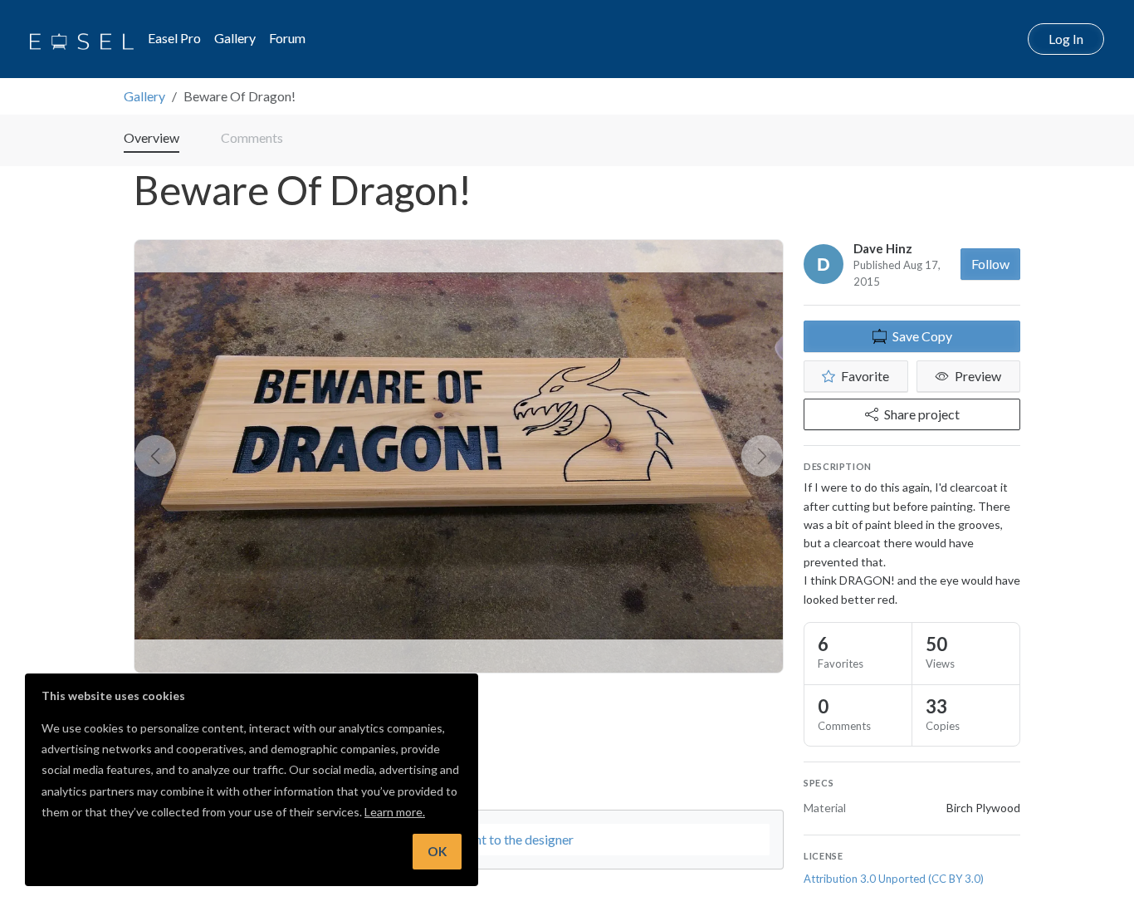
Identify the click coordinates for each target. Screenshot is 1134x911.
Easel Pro (174, 38)
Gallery (235, 38)
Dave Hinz (882, 248)
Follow (990, 264)
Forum (287, 38)
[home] (82, 39)
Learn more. (394, 812)
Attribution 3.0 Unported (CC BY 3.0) (894, 878)
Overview (151, 137)
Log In (1065, 39)
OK (437, 851)
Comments (252, 137)
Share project (922, 414)
